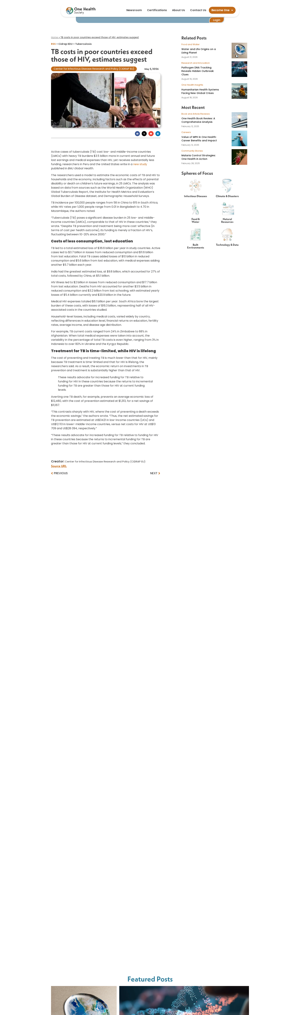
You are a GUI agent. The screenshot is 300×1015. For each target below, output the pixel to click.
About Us (178, 10)
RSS (53, 44)
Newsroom (134, 10)
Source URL (59, 466)
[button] (137, 133)
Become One (220, 10)
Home (54, 37)
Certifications (157, 10)
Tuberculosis (83, 44)
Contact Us (198, 10)
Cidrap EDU (65, 44)
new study (140, 164)
